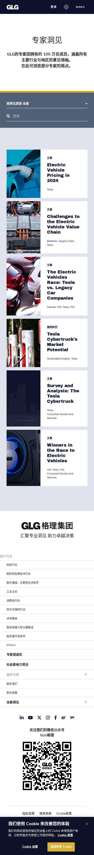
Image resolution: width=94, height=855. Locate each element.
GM (59, 307)
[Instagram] (48, 717)
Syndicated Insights (58, 358)
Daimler (51, 307)
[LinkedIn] (22, 717)
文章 (49, 158)
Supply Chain (66, 241)
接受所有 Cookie (61, 847)
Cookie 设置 (30, 847)
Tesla (50, 189)
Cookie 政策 (65, 835)
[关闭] (87, 824)
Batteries (52, 241)
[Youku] (72, 717)
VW (72, 307)
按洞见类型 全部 (18, 103)
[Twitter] (39, 717)
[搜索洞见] (8, 116)
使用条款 (45, 813)
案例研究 (52, 327)
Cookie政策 (64, 813)
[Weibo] (63, 717)
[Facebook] (55, 717)
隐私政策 (28, 813)
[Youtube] (30, 717)
